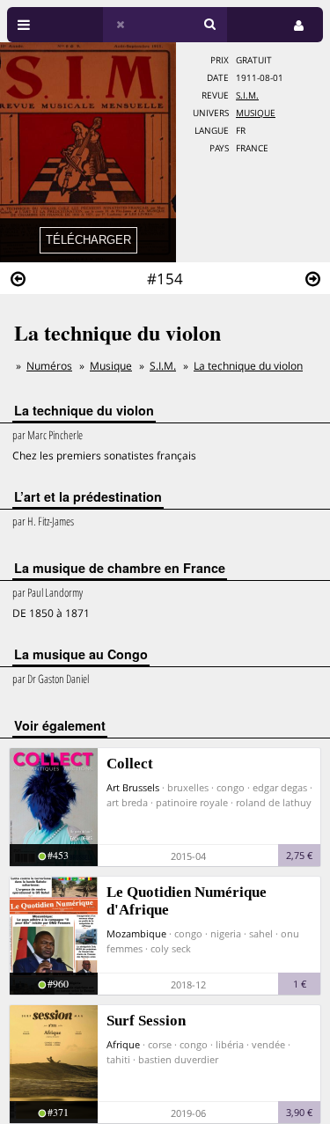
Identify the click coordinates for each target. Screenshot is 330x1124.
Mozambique (136, 933)
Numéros (49, 365)
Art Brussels (132, 787)
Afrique (123, 1044)
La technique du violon (248, 365)
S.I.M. (247, 95)
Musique (255, 113)
